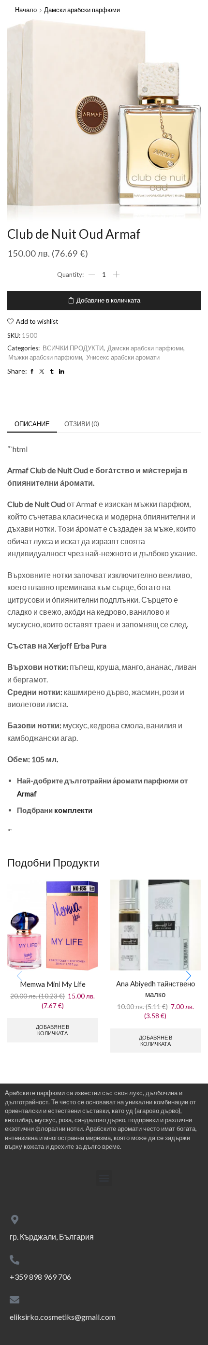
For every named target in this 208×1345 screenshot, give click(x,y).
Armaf (27, 793)
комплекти (73, 810)
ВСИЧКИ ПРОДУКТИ (73, 348)
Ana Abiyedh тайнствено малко (155, 988)
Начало (26, 10)
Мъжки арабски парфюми (45, 357)
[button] (189, 976)
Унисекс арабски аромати (123, 357)
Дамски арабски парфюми (82, 10)
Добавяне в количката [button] (52, 1030)
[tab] (32, 424)
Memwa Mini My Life (53, 984)
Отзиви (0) (81, 424)
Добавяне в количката (108, 300)
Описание (32, 424)
